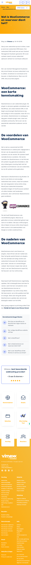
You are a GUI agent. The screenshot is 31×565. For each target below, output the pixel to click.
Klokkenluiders (20, 547)
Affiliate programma (22, 535)
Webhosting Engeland (6, 486)
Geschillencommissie (22, 541)
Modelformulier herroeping (20, 544)
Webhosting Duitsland (6, 484)
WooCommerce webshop (23, 500)
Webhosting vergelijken (7, 502)
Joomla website (21, 488)
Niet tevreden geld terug (23, 539)
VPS (2, 504)
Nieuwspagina (20, 528)
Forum (18, 532)
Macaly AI (3, 554)
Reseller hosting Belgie (7, 516)
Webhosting (4, 480)
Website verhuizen (21, 482)
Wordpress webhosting (6, 488)
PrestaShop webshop (22, 502)
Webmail (3, 544)
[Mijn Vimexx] (24, 2)
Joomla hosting (5, 492)
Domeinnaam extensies (7, 530)
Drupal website (20, 490)
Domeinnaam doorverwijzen (4, 534)
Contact (19, 524)
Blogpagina (19, 530)
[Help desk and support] (21, 2)
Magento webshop (21, 498)
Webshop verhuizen (21, 504)
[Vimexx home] (9, 2)
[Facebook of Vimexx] (3, 470)
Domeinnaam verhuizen (7, 526)
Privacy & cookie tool (6, 556)
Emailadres (4, 542)
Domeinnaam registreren (7, 524)
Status (18, 526)
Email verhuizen (5, 546)
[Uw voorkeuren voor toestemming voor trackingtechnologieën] (29, 423)
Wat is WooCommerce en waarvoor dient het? (14, 9)
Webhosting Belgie (5, 482)
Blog (8, 7)
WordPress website (21, 486)
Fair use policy (20, 558)
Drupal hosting (4, 500)
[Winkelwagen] (28, 2)
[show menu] (2, 2)
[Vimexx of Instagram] (12, 470)
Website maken (20, 480)
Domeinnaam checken (6, 528)
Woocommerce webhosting (5, 495)
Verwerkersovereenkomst (23, 560)
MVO (18, 537)
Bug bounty (19, 551)
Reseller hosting (5, 514)
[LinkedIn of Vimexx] (9, 470)
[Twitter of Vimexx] (6, 470)
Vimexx (3, 7)
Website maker (20, 484)
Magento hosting (5, 490)
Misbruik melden (21, 549)
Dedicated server (5, 507)
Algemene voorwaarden (22, 562)
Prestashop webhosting (7, 498)
